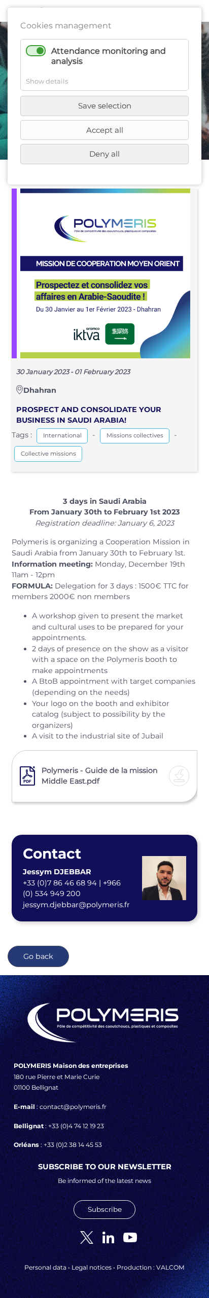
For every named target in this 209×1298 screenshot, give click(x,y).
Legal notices (92, 1267)
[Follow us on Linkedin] (104, 1236)
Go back (38, 956)
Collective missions (48, 453)
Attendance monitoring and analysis (108, 55)
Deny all (104, 154)
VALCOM (170, 1267)
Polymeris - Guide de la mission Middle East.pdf (100, 776)
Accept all (104, 130)
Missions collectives (135, 435)
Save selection (104, 105)
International (62, 435)
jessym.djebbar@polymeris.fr (76, 904)
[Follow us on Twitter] (83, 1236)
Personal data (45, 1267)
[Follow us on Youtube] (126, 1236)
